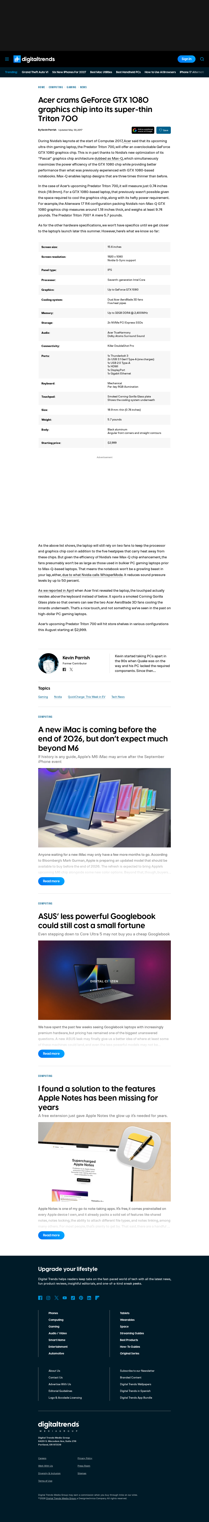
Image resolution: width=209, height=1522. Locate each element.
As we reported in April (56, 590)
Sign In (186, 59)
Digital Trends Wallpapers (135, 1384)
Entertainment (58, 1347)
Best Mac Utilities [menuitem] (101, 72)
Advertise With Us (60, 1384)
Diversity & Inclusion (49, 1473)
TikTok (73, 1298)
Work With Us (45, 1465)
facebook (64, 669)
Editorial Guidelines (60, 1391)
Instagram (48, 1298)
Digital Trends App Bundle (136, 1397)
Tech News (118, 696)
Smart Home (57, 1340)
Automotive (56, 1354)
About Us (54, 1370)
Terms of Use (45, 1480)
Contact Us (56, 1377)
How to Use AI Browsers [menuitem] (160, 72)
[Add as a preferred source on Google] (143, 130)
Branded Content (130, 1377)
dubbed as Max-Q (108, 158)
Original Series (129, 1354)
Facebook (40, 1298)
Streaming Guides (132, 1333)
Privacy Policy (85, 1458)
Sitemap (82, 1473)
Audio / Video (58, 1333)
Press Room (84, 1465)
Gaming (43, 696)
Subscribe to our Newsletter (137, 1370)
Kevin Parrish (48, 130)
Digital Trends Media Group (61, 1498)
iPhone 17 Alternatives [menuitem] (194, 72)
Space (124, 1327)
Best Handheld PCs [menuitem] (128, 72)
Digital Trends (26, 65)
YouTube (65, 1298)
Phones (53, 1313)
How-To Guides (130, 1347)
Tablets (124, 1313)
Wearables (127, 1320)
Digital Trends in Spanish (135, 1391)
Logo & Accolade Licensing (65, 1397)
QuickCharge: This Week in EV (86, 696)
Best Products (129, 1340)
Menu (7, 59)
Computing (56, 1320)
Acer (127, 140)
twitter (71, 669)
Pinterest (81, 1298)
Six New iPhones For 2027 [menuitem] (69, 72)
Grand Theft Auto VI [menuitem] (35, 72)
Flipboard (97, 1298)
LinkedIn (89, 1298)
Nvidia (58, 696)
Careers (42, 1458)
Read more (51, 881)
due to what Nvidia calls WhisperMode (92, 574)
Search (202, 59)
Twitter (56, 1298)
